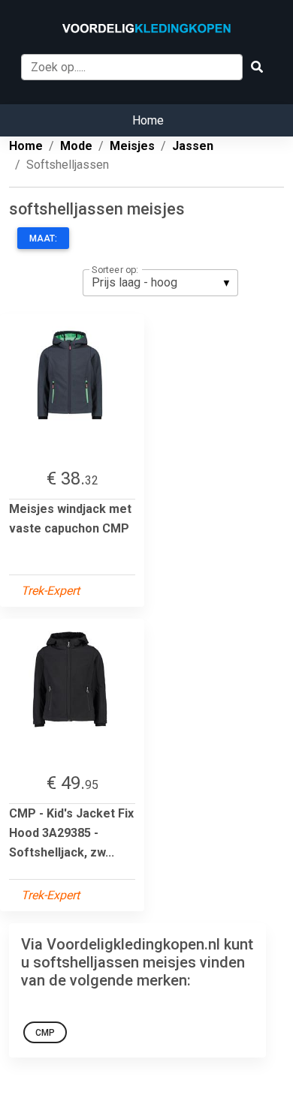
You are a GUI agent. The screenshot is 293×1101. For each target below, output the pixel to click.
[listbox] (160, 282)
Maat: (43, 238)
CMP (45, 1033)
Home (148, 120)
